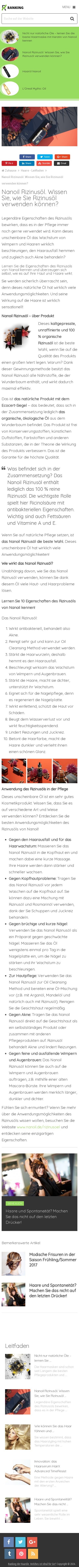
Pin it (10, 163)
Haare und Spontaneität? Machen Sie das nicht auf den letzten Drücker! (37, 1216)
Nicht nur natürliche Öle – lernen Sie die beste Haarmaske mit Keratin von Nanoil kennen (49, 36)
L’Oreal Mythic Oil (34, 88)
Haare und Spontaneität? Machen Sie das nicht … (53, 1501)
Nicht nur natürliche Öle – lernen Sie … (52, 1358)
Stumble (46, 163)
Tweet (46, 157)
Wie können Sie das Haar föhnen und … (53, 1428)
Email (63, 163)
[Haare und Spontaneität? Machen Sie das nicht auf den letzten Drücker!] (13, 1294)
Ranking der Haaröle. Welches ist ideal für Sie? (32, 1564)
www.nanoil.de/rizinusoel (38, 1126)
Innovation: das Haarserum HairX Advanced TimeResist (50, 1466)
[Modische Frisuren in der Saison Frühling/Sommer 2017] (13, 1264)
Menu (66, 7)
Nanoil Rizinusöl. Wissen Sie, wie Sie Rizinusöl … (51, 1393)
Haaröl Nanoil (31, 71)
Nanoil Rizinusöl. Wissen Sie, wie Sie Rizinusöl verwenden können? (45, 54)
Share (28, 157)
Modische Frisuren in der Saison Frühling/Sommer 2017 (53, 1259)
